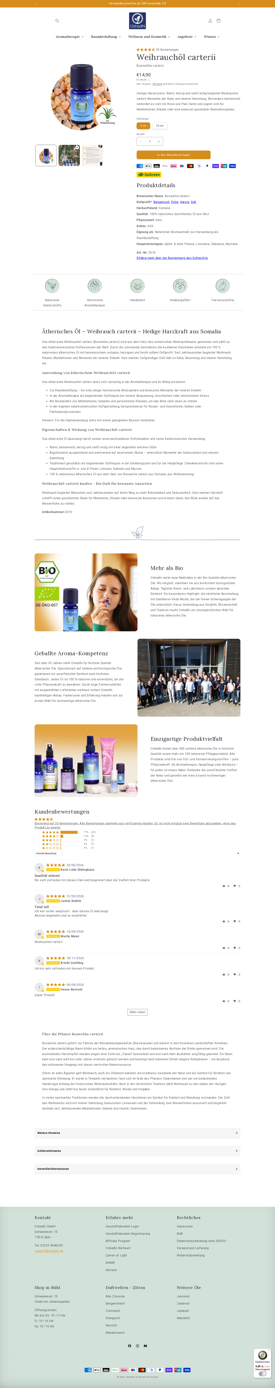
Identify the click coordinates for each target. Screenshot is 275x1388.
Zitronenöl (113, 1311)
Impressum (185, 1226)
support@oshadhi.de (49, 1251)
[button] (57, 21)
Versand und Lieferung (193, 1248)
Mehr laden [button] (137, 1012)
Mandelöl (183, 1318)
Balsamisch (161, 202)
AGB (180, 1233)
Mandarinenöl (115, 1332)
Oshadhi (130, 1377)
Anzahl (140, 134)
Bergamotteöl (115, 1303)
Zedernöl (183, 1303)
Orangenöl (113, 1318)
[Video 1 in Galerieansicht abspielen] (69, 155)
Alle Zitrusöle (115, 1296)
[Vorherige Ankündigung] (36, 3)
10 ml (160, 125)
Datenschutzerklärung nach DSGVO (201, 1241)
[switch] (262, 1374)
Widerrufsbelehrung (191, 1255)
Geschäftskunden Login (122, 1226)
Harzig (184, 202)
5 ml (143, 125)
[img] (56, 865)
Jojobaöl (183, 1311)
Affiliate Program (118, 1241)
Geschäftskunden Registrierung (128, 1233)
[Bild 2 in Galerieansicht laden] (92, 155)
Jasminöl (183, 1296)
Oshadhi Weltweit (118, 1248)
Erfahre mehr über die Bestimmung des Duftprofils (172, 258)
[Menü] (269, 1351)
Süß (193, 202)
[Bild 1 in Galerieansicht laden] (46, 155)
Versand (157, 84)
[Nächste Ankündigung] (239, 3)
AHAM (110, 1262)
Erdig (174, 202)
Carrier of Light (116, 1255)
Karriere (111, 1270)
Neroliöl (111, 1325)
